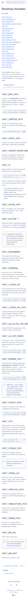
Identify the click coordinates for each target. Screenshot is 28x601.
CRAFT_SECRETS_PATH (8, 49)
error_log (22, 342)
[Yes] (11, 585)
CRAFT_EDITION (6, 30)
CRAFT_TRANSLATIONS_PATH (9, 60)
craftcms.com (10, 590)
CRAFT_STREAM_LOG (7, 55)
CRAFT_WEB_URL (6, 65)
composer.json (14, 123)
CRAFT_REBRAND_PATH (8, 46)
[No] (17, 585)
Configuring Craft (9, 573)
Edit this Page (14, 592)
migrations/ (14, 155)
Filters (22, 566)
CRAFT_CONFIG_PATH (8, 21)
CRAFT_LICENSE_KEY (7, 37)
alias (16, 536)
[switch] (14, 595)
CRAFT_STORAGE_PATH (8, 53)
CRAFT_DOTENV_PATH (8, 28)
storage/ (13, 452)
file (16, 208)
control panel (20, 363)
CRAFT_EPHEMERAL (7, 35)
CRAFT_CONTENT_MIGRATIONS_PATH (12, 24)
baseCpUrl (9, 188)
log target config (16, 328)
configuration (19, 78)
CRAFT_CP (4, 26)
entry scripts (5, 76)
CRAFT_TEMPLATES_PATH (8, 58)
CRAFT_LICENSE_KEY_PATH (9, 40)
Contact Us (19, 590)
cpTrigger (6, 192)
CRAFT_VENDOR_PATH (8, 62)
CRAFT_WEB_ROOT (7, 67)
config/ (8, 100)
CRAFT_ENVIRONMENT (8, 33)
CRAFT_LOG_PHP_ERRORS (9, 44)
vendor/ (13, 522)
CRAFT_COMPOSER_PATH (8, 19)
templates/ (14, 100)
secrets (11, 406)
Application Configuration (11, 566)
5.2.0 (18, 218)
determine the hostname (14, 545)
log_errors (12, 342)
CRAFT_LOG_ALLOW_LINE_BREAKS (11, 42)
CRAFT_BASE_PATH (7, 17)
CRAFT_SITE (5, 51)
